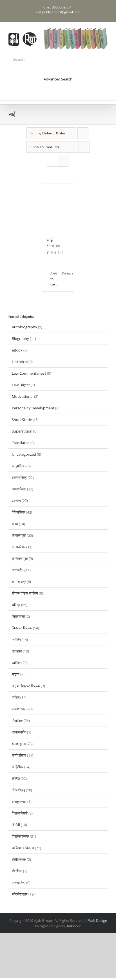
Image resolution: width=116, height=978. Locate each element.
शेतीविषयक (19, 859)
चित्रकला (18, 616)
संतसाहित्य (18, 882)
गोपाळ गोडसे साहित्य (25, 593)
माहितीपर (17, 766)
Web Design (97, 920)
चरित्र (16, 604)
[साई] (58, 207)
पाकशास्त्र (19, 708)
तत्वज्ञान (17, 651)
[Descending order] (82, 133)
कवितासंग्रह (20, 558)
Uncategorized (24, 454)
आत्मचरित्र (19, 477)
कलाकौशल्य (19, 546)
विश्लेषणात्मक (20, 836)
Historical (20, 361)
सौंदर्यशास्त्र (20, 894)
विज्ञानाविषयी (20, 813)
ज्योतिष (16, 639)
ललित (16, 778)
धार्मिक (16, 662)
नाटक (15, 674)
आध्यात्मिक (19, 489)
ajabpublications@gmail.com (58, 12)
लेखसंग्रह (18, 790)
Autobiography (24, 326)
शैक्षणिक (17, 871)
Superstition (22, 431)
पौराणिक (17, 720)
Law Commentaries (28, 373)
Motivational (22, 396)
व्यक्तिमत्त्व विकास (23, 847)
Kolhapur (74, 926)
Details (66, 273)
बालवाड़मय (19, 743)
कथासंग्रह (19, 535)
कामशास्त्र (19, 581)
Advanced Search (58, 79)
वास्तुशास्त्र (19, 801)
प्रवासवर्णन (19, 732)
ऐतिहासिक (18, 512)
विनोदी (16, 824)
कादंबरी (17, 570)
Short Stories (23, 419)
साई (49, 239)
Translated (21, 442)
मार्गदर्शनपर (19, 755)
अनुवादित (18, 465)
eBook (17, 350)
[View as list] (63, 160)
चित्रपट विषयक (22, 627)
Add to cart (53, 279)
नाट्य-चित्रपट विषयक (26, 685)
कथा (15, 523)
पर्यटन (15, 697)
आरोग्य (16, 500)
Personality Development (33, 408)
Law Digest (21, 384)
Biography (20, 338)
